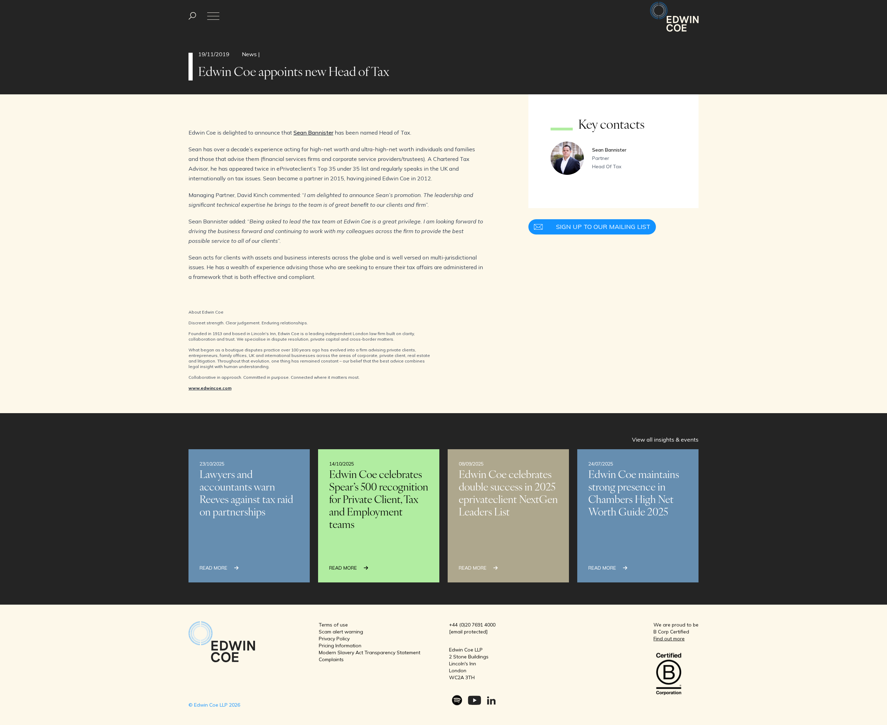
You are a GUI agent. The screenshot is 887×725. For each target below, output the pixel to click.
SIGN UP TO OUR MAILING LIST (603, 227)
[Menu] (192, 16)
